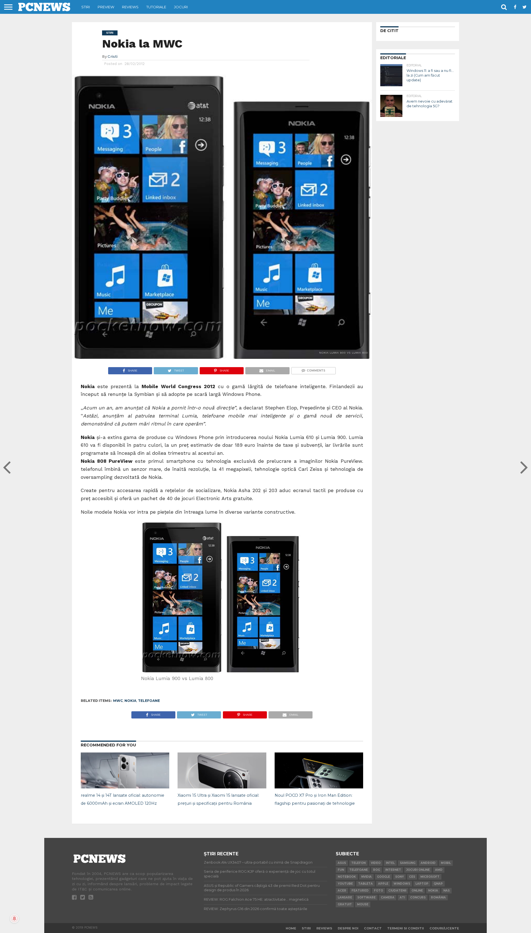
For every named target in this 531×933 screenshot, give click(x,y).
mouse (362, 904)
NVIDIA (366, 877)
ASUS (342, 863)
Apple (383, 883)
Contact (373, 928)
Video (376, 863)
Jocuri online (418, 870)
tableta (365, 883)
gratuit (345, 904)
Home (291, 928)
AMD (438, 870)
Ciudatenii (397, 890)
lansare (345, 897)
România (438, 897)
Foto (378, 890)
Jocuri (181, 7)
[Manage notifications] (14, 918)
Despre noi (348, 928)
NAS (446, 890)
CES (412, 877)
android (428, 863)
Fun (341, 870)
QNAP (438, 883)
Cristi (113, 56)
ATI (402, 897)
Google (383, 877)
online (417, 890)
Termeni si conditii (405, 928)
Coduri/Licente (444, 928)
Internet (393, 870)
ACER (342, 890)
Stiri (85, 7)
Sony (399, 877)
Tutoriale (156, 7)
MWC (118, 701)
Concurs (418, 897)
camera (387, 897)
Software (366, 897)
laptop (421, 883)
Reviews (130, 7)
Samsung (407, 863)
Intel (390, 863)
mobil (446, 863)
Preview (106, 7)
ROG (376, 870)
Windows (402, 883)
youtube (345, 883)
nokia (130, 701)
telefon (358, 863)
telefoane (149, 701)
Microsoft (429, 877)
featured (360, 890)
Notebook (347, 877)
